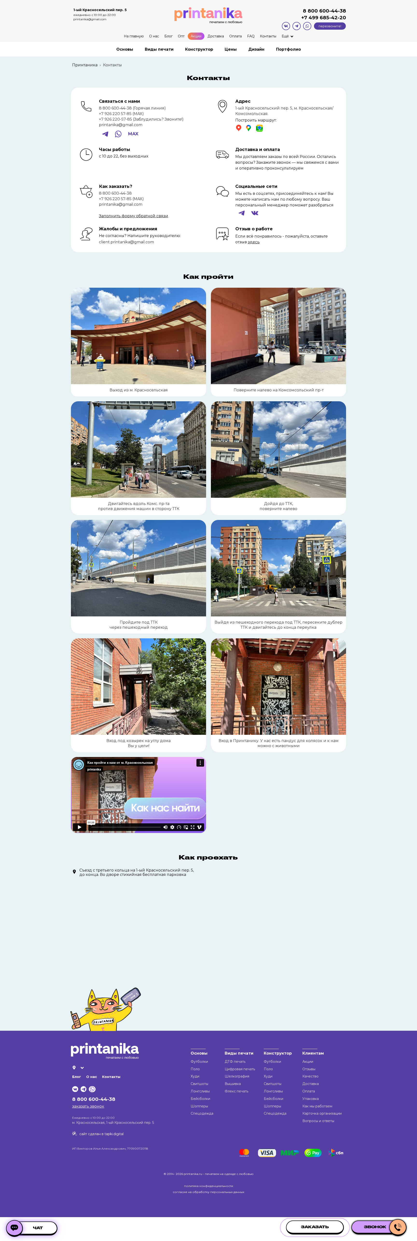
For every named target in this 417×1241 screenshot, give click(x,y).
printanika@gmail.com (89, 19)
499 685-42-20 (326, 17)
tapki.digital (114, 1134)
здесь (254, 242)
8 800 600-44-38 (324, 11)
